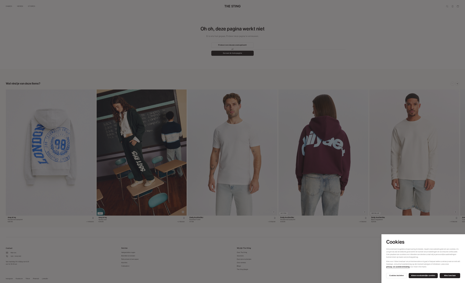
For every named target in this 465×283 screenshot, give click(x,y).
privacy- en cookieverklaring (398, 267)
